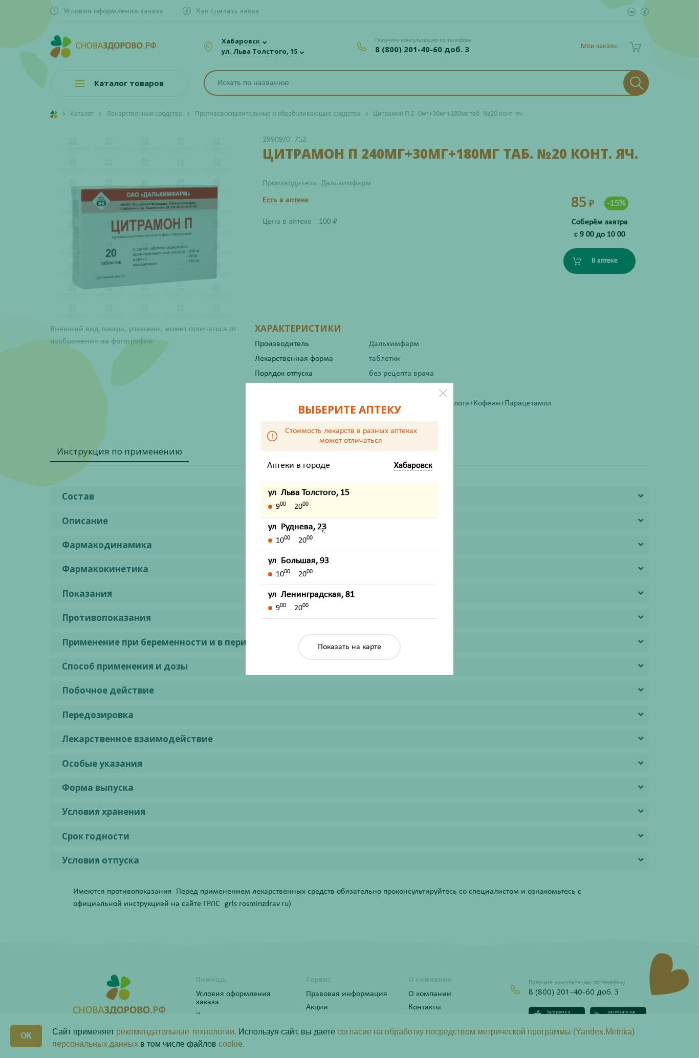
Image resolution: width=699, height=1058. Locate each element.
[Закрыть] (443, 393)
